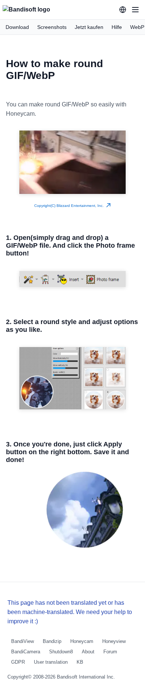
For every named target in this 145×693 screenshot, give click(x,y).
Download (17, 27)
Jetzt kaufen (89, 27)
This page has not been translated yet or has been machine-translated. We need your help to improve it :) (69, 612)
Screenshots (52, 27)
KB (80, 662)
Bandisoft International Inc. (86, 677)
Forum (110, 651)
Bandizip (52, 641)
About (88, 651)
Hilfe (117, 27)
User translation (51, 662)
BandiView (22, 641)
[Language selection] (123, 10)
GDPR (18, 662)
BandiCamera (25, 651)
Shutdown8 (61, 651)
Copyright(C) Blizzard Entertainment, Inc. (70, 206)
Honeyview (114, 641)
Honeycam (81, 641)
